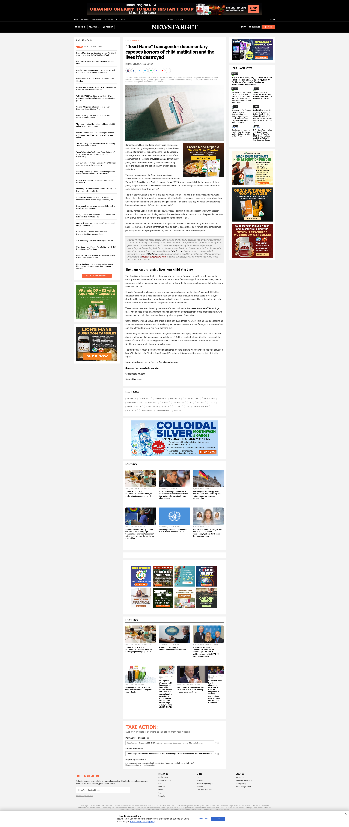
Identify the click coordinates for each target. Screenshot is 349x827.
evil (145, 80)
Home (76, 19)
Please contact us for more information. (140, 765)
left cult (195, 80)
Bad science (136, 40)
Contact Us (240, 777)
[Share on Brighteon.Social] (128, 70)
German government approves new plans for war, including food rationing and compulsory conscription (207, 494)
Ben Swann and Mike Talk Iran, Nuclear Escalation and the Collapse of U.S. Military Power (241, 133)
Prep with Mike (97, 19)
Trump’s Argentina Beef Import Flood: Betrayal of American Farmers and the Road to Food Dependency (95, 154)
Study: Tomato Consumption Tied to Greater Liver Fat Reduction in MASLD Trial (95, 216)
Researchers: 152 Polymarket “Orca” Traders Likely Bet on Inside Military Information (96, 88)
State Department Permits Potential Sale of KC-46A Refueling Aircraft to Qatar (96, 248)
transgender (138, 82)
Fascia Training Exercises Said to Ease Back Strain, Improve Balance (93, 116)
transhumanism (150, 82)
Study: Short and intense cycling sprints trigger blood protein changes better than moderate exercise (94, 266)
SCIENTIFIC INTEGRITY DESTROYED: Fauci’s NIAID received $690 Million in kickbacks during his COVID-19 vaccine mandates (206, 651)
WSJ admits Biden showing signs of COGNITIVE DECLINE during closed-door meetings (191, 689)
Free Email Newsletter (244, 780)
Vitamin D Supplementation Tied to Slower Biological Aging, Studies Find (92, 108)
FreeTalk (161, 787)
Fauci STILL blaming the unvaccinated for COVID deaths (172, 648)
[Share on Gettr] (163, 70)
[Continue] (127, 790)
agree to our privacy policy (142, 821)
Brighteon (85, 19)
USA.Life (161, 796)
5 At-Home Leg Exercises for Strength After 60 (94, 241)
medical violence (210, 80)
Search (272, 19)
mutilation (129, 82)
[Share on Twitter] (140, 70)
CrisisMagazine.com (135, 373)
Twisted (160, 82)
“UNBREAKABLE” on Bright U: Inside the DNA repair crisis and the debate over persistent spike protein (95, 98)
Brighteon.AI (154, 254)
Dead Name (213, 77)
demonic (128, 80)
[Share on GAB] (151, 70)
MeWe (160, 790)
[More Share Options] (168, 70)
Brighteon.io (177, 251)
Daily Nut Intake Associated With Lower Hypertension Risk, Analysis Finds (91, 233)
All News (200, 780)
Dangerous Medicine (201, 77)
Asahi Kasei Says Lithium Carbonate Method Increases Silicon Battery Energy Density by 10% (95, 198)
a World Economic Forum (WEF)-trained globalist (172, 182)
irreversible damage (159, 159)
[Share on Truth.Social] (157, 70)
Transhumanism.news (169, 362)
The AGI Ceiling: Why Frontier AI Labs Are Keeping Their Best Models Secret (95, 145)
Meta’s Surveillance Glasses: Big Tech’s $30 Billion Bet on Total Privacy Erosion (95, 257)
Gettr (160, 783)
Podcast (200, 787)
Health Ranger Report (242, 68)
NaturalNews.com (133, 379)
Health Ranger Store (243, 787)
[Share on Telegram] (145, 70)
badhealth (134, 77)
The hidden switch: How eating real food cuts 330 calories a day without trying (95, 125)
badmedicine (143, 77)
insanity (189, 80)
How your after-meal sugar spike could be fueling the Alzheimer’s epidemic (95, 207)
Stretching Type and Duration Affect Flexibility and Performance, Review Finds (96, 190)
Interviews (109, 19)
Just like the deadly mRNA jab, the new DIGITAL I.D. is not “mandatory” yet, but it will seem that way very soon (207, 532)
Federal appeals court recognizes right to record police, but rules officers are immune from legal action (95, 135)
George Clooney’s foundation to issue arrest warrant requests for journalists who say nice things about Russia (173, 495)
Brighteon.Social (164, 780)
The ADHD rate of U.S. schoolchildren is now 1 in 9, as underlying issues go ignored (138, 493)
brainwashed (154, 77)
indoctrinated (180, 80)
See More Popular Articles (96, 276)
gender (157, 80)
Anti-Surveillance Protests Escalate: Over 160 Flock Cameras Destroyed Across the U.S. (96, 164)
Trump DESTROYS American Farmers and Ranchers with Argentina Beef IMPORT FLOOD (262, 96)
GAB (160, 793)
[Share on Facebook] (134, 70)
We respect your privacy (84, 796)
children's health (175, 77)
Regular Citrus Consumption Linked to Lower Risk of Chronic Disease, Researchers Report (95, 71)
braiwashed (164, 77)
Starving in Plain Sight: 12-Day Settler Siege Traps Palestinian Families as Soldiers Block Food (95, 173)
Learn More (203, 819)
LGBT (201, 80)
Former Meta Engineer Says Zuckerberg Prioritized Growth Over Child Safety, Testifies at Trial (96, 54)
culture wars (187, 77)
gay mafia (150, 80)
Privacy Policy (241, 783)
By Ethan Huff (132, 64)
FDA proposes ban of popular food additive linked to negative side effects (138, 689)
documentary (138, 80)
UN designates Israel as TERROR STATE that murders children (172, 530)
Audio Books (120, 19)
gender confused (167, 80)
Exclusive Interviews (204, 790)
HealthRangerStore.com (154, 257)
